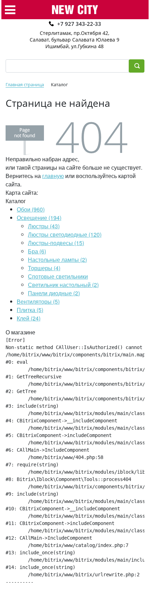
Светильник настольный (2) (63, 285)
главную (53, 176)
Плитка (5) (30, 310)
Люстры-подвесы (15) (56, 243)
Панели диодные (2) (54, 293)
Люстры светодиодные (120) (65, 234)
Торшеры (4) (44, 268)
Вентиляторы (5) (38, 301)
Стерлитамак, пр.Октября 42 (74, 33)
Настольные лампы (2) (57, 260)
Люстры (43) (44, 226)
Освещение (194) (39, 218)
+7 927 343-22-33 (79, 23)
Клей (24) (28, 318)
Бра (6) (37, 251)
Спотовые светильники (58, 276)
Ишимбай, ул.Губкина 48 (74, 46)
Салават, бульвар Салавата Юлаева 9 (74, 39)
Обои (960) (31, 209)
